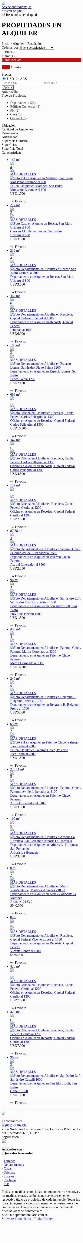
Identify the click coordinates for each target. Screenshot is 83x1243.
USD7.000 (19, 1004)
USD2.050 (19, 572)
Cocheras (10, 1180)
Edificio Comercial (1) (25, 106)
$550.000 (19, 958)
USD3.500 (19, 242)
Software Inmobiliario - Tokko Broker (27, 1219)
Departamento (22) (23, 103)
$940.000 (19, 909)
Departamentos (14, 1165)
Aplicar (7, 87)
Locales (9, 1176)
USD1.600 (19, 1098)
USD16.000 (19, 670)
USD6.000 (19, 337)
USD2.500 (19, 523)
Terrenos (9, 1161)
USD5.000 (19, 716)
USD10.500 (19, 432)
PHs (6, 1184)
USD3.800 (19, 860)
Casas (7, 1168)
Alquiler (18, 43)
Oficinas (9, 1172)
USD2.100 (19, 386)
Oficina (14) (18, 118)
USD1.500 (19, 621)
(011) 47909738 (16, 1125)
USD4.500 (19, 477)
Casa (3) (15, 114)
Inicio (5, 43)
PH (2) (14, 110)
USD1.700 (20, 197)
